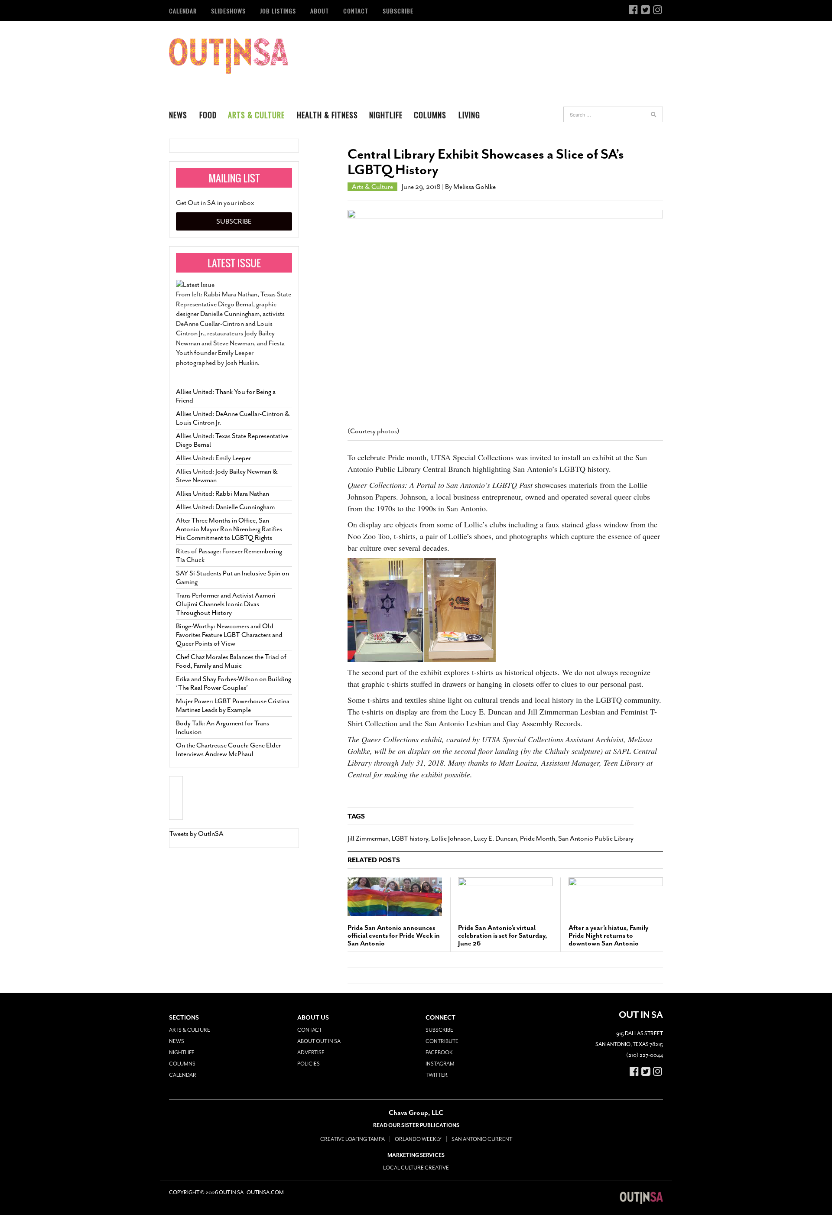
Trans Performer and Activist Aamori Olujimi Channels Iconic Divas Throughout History (226, 604)
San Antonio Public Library (596, 838)
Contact (355, 10)
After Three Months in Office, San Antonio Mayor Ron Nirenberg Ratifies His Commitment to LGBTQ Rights (229, 529)
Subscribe (398, 10)
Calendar (183, 10)
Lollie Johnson (451, 838)
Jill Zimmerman (368, 838)
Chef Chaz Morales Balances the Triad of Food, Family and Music (231, 661)
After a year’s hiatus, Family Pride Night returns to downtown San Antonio (608, 935)
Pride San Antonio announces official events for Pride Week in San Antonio (394, 935)
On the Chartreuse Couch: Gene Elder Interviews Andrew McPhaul (228, 749)
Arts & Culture (256, 114)
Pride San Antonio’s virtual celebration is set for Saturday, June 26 (502, 935)
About (319, 10)
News (178, 114)
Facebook (439, 1052)
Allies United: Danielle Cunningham (225, 507)
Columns (430, 114)
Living (469, 114)
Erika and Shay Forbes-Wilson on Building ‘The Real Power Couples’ (233, 683)
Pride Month (537, 838)
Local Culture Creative (416, 1167)
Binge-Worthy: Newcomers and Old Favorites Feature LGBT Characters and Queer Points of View (229, 635)
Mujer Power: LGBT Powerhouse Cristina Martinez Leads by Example (232, 705)
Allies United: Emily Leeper (213, 458)
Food (208, 114)
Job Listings (278, 10)
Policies (308, 1063)
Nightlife (386, 114)
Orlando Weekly (418, 1139)
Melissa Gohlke (474, 186)
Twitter (437, 1075)
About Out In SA (319, 1041)
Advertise (311, 1052)
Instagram (440, 1063)
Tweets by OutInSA (196, 833)
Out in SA (228, 55)
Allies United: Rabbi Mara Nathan (222, 493)
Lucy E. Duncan (495, 838)
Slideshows (228, 10)
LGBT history (410, 838)
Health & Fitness (327, 114)
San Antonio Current (482, 1139)
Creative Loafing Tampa (352, 1139)
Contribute (442, 1041)
